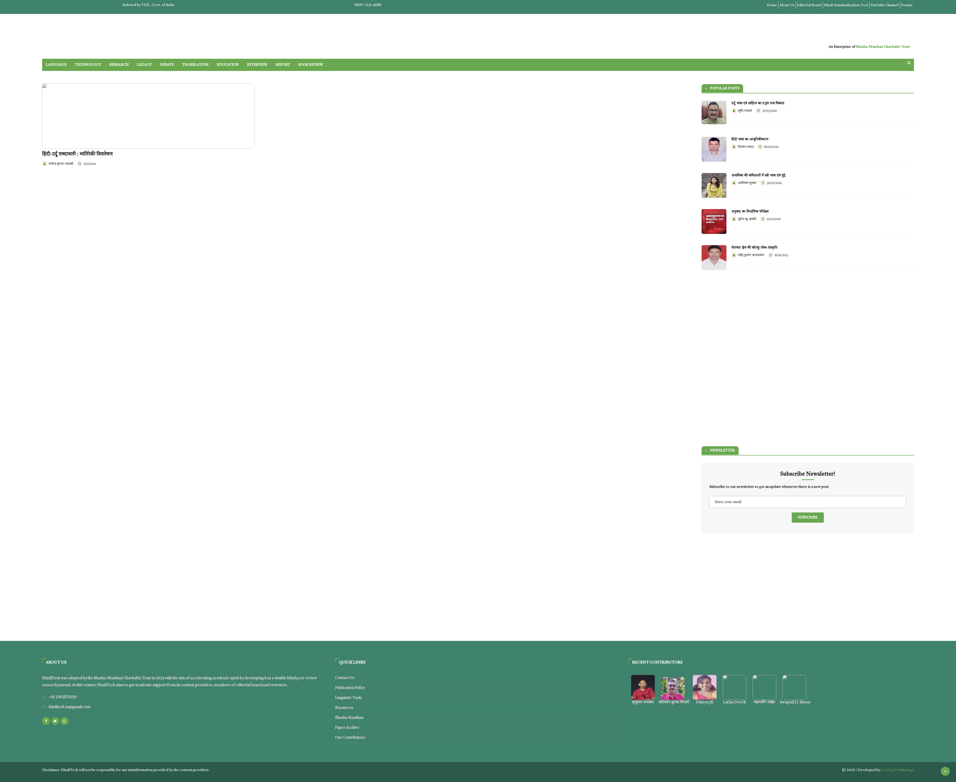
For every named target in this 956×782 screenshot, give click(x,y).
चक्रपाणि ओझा (764, 702)
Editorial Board (809, 5)
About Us (786, 5)
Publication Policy (350, 688)
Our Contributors (350, 738)
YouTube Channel (884, 5)
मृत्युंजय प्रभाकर (643, 702)
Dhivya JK (705, 702)
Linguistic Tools (348, 698)
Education (228, 64)
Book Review (310, 64)
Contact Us (344, 678)
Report (283, 64)
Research (119, 64)
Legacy (144, 64)
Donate (907, 5)
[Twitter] (55, 721)
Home (772, 5)
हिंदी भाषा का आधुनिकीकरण (749, 139)
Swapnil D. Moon (795, 702)
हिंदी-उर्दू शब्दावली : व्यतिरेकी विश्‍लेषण (77, 154)
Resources (344, 708)
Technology (88, 64)
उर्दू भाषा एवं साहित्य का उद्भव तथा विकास (757, 103)
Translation (195, 64)
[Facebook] (46, 721)
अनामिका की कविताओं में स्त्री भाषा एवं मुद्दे (758, 175)
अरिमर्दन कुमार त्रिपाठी (673, 702)
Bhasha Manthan (349, 718)
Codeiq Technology (898, 770)
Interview (257, 64)
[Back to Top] (945, 771)
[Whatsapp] (64, 721)
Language (56, 64)
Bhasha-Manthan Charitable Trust (883, 47)
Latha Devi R (734, 702)
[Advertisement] (808, 316)
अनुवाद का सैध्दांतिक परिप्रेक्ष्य (750, 211)
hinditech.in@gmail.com (70, 707)
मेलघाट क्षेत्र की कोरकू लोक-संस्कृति (754, 247)
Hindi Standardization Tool (846, 5)
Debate (167, 64)
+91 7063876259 (63, 697)
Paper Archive (347, 728)
